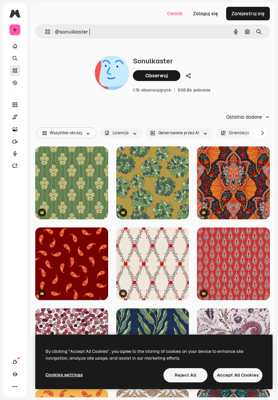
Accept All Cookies (238, 375)
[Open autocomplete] (45, 31)
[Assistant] (14, 165)
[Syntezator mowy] (14, 153)
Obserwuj (156, 76)
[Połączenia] (14, 362)
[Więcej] (14, 386)
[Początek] (14, 46)
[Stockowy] (14, 70)
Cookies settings (64, 375)
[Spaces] (14, 117)
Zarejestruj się (248, 14)
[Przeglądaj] (14, 82)
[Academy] (14, 374)
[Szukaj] (14, 58)
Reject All (185, 375)
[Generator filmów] (14, 141)
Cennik (175, 14)
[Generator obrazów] (14, 129)
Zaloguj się (205, 14)
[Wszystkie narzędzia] (14, 104)
